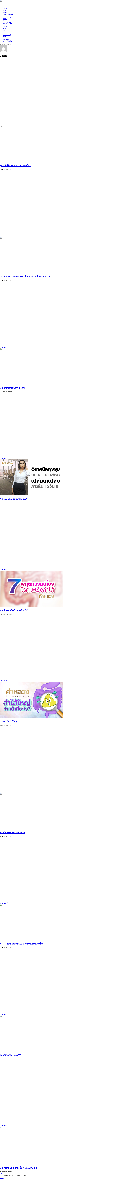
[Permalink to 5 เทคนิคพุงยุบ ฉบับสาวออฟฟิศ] (31, 495)
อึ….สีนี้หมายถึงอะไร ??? (10, 1055)
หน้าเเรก (5, 8)
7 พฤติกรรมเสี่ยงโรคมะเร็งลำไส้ (14, 610)
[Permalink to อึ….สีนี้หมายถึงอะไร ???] (31, 1051)
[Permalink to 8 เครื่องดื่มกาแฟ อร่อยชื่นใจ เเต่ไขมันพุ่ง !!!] (31, 1163)
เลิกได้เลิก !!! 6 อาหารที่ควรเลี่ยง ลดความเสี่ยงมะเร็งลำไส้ (25, 277)
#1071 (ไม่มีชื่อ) (7, 23)
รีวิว (4, 10)
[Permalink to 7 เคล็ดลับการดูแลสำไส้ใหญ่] (31, 383)
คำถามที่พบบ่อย (8, 14)
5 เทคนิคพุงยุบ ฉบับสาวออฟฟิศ (13, 499)
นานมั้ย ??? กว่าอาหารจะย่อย (12, 833)
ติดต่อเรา (6, 21)
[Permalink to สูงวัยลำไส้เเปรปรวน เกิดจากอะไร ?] (31, 161)
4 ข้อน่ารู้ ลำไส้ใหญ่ (8, 721)
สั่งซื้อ (5, 12)
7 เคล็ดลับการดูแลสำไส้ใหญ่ (12, 388)
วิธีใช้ (5, 19)
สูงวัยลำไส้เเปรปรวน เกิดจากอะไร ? (15, 165)
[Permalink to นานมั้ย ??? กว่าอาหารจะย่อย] (31, 828)
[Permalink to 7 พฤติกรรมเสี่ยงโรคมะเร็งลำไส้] (31, 606)
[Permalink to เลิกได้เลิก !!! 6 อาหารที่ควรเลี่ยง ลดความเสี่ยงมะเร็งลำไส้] (31, 272)
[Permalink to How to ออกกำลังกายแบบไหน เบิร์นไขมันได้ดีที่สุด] (31, 939)
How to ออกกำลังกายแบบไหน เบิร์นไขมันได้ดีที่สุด (21, 944)
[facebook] (1, 1179)
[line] (3, 1179)
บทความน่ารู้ (7, 17)
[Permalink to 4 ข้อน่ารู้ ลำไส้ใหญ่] (31, 717)
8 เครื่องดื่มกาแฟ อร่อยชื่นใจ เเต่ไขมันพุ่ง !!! (18, 1168)
